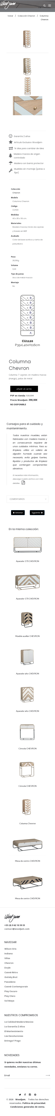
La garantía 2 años (14, 1026)
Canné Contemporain (16, 986)
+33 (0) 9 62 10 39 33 (14, 925)
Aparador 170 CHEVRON (27, 561)
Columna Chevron (27, 823)
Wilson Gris (10, 948)
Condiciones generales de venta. (27, 1106)
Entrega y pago (12, 1040)
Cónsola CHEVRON (27, 748)
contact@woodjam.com (16, 928)
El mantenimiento (13, 1031)
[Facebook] (25, 1095)
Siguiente (36, 512)
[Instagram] (30, 1095)
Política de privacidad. (34, 1103)
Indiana (8, 953)
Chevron (8, 963)
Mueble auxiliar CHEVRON (27, 636)
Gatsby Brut (10, 977)
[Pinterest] (35, 1095)
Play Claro (9, 996)
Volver (10, 16)
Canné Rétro (11, 972)
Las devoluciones (13, 1036)
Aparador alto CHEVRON (27, 673)
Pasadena (9, 981)
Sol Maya (9, 1000)
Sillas (7, 958)
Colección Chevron (26, 16)
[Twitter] (20, 1095)
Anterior (19, 512)
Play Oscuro (10, 991)
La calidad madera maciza (18, 1021)
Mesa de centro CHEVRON (27, 861)
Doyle (7, 967)
